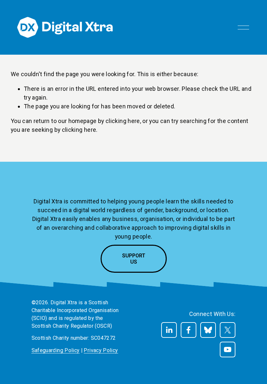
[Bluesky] (208, 330)
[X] (227, 330)
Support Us (133, 259)
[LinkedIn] (169, 330)
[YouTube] (227, 349)
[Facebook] (188, 330)
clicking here (122, 120)
